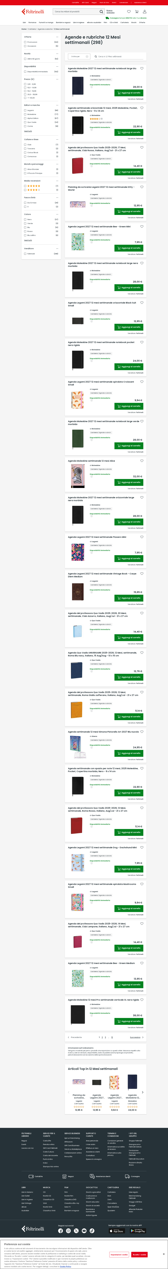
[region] (84, 1254)
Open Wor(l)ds (113, 1207)
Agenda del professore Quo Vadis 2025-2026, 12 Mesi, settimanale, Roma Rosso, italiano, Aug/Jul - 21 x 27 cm (97, 809)
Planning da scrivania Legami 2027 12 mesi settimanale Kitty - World (101, 188)
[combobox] (79, 11)
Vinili (45, 1203)
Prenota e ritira (48, 1144)
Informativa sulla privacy (114, 1154)
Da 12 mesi (31, 203)
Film (66, 1192)
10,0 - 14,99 (31, 88)
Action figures (91, 1215)
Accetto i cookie (139, 1254)
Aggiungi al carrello (130, 92)
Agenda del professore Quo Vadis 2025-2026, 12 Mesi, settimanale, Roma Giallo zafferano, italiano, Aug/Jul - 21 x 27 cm (103, 694)
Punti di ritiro (104, 3)
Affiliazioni (68, 1142)
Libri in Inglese (27, 1199)
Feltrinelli (31, 254)
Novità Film (68, 1196)
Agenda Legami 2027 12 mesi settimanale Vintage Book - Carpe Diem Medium (102, 575)
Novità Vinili (47, 1207)
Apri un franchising (72, 1138)
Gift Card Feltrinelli (50, 1148)
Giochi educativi (92, 1202)
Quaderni (111, 1210)
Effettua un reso (92, 1148)
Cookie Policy (65, 1266)
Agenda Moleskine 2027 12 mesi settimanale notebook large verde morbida (103, 423)
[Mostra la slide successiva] (143, 1092)
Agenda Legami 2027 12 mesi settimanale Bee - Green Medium (101, 963)
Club (29, 145)
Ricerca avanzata (110, 11)
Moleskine (31, 114)
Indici (45, 1163)
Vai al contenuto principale (32, 3)
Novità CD (47, 1196)
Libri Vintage (26, 1203)
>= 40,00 (31, 98)
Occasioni (31, 46)
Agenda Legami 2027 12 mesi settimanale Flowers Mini (97, 537)
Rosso (30, 231)
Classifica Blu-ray (71, 1203)
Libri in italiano (27, 1192)
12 (112, 1037)
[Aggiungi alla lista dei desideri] (142, 68)
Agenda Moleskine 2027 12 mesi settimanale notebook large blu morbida (102, 70)
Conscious (31, 156)
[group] (115, 18)
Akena (94, 736)
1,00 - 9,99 (31, 84)
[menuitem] (24, 22)
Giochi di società (93, 1205)
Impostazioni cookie (119, 1254)
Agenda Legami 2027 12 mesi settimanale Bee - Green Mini (99, 226)
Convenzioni (123, 3)
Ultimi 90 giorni (33, 59)
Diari (109, 1196)
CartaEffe (75, 3)
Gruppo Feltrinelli (135, 1141)
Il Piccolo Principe (34, 173)
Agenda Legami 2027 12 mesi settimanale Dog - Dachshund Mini (102, 847)
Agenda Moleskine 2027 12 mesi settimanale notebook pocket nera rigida (101, 344)
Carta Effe (47, 1141)
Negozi (94, 3)
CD (44, 1192)
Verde (30, 223)
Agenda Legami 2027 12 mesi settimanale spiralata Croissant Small (101, 383)
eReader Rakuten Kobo (136, 1210)
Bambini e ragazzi (71, 1210)
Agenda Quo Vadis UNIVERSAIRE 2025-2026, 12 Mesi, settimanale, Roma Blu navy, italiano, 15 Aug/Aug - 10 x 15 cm (102, 654)
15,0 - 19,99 (31, 91)
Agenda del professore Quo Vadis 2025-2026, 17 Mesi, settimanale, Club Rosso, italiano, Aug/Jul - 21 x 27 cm (97, 149)
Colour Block (32, 153)
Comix (30, 126)
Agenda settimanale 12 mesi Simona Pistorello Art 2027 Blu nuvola (103, 731)
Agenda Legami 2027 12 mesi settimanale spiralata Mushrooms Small (102, 886)
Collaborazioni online (73, 1153)
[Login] (144, 11)
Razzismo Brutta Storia (135, 1163)
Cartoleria (111, 1192)
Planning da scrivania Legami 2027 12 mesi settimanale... (79, 1096)
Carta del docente (50, 1155)
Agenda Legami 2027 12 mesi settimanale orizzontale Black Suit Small (102, 304)
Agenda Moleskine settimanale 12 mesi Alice (91, 461)
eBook (24, 1207)
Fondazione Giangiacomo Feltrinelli (134, 1152)
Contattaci (90, 1155)
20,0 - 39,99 (32, 94)
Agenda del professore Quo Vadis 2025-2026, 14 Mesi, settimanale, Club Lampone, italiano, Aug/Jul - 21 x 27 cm (98, 925)
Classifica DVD (70, 1199)
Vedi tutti (28, 131)
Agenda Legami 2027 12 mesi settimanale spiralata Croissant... (114, 1096)
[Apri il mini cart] (136, 11)
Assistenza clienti (140, 3)
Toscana (31, 149)
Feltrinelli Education (136, 1159)
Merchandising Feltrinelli (135, 1197)
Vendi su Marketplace (73, 1149)
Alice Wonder (33, 169)
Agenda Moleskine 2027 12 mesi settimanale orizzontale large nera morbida (101, 499)
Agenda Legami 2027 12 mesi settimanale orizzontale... (97, 1096)
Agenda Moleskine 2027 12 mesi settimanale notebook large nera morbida (103, 265)
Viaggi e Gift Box (135, 1202)
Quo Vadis (31, 122)
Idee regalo (133, 1192)
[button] (101, 11)
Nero (29, 219)
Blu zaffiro (31, 235)
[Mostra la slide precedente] (69, 1092)
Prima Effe (68, 1156)
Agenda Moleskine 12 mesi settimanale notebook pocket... (132, 1096)
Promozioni (32, 42)
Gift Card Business (71, 1145)
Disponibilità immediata (37, 72)
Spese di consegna (94, 1159)
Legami (30, 110)
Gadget (132, 1205)
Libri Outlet (26, 1196)
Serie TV (67, 1207)
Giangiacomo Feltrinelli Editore (135, 1145)
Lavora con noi (27, 1148)
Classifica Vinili (49, 1210)
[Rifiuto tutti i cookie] (164, 1254)
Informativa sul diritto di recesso (116, 1148)
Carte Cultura (48, 1152)
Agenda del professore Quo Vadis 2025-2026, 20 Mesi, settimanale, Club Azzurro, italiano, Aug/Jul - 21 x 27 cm (98, 615)
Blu (28, 227)
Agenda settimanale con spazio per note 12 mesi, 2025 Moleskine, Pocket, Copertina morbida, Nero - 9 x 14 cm (103, 770)
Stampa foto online (51, 1166)
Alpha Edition (32, 118)
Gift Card (85, 3)
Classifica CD (48, 1199)
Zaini (109, 1199)
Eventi (114, 3)
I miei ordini (90, 1144)
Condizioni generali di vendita (115, 1142)
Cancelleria (112, 1203)
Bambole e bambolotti (90, 1210)
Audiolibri (25, 1210)
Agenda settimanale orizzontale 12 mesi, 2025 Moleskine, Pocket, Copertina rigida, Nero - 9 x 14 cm (103, 109)
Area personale (92, 1141)
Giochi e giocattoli (93, 1192)
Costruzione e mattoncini (91, 1197)
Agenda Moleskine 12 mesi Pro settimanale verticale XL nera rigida (103, 999)
